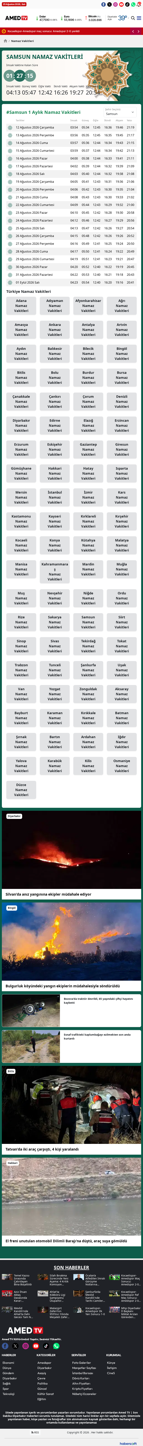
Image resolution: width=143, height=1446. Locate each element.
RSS (36, 1432)
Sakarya (55, 622)
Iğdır (122, 742)
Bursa (122, 377)
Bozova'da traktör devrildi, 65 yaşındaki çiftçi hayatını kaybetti (98, 1000)
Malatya (122, 545)
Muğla (122, 569)
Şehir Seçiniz (112, 109)
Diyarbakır (21, 425)
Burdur (88, 377)
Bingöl (122, 353)
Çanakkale (21, 401)
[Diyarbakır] (71, 850)
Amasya (21, 329)
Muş (21, 598)
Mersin (21, 497)
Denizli (122, 401)
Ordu (122, 598)
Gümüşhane (21, 473)
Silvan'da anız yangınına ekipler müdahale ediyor (48, 894)
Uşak (122, 670)
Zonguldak (88, 694)
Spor (6, 1388)
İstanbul (55, 497)
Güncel (42, 1388)
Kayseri (55, 521)
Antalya (88, 329)
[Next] (138, 31)
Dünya (7, 1368)
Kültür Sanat (45, 1394)
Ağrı (122, 305)
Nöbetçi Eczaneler (84, 1394)
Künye (111, 1362)
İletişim (112, 1368)
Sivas (55, 646)
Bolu (55, 377)
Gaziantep (88, 449)
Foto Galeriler (81, 1362)
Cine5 (111, 1373)
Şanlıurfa (88, 670)
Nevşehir (54, 598)
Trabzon (21, 670)
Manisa (21, 569)
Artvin (122, 329)
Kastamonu (21, 521)
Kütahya (88, 545)
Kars (122, 497)
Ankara (55, 329)
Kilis (88, 766)
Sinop (21, 646)
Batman (122, 718)
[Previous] (133, 31)
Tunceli (55, 670)
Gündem (8, 1373)
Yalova (21, 766)
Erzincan (122, 425)
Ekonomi (8, 1362)
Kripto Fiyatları (82, 1388)
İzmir (88, 497)
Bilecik (88, 353)
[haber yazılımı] (128, 1443)
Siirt (122, 622)
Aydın (21, 353)
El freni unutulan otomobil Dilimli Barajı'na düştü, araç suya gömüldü (66, 1241)
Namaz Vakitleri (21, 41)
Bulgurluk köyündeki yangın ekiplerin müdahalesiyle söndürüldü (63, 986)
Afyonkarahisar (88, 305)
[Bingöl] (71, 941)
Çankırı (55, 401)
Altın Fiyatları (81, 1383)
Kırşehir (122, 521)
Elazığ (88, 425)
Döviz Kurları (80, 1378)
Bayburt (21, 718)
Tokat (122, 646)
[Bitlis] (71, 1104)
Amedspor (44, 1362)
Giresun (122, 449)
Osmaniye (121, 766)
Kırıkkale (88, 718)
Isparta (122, 473)
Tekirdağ (88, 646)
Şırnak (21, 742)
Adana (21, 305)
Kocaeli (21, 545)
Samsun (88, 622)
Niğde (88, 598)
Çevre (41, 1378)
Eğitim (41, 1399)
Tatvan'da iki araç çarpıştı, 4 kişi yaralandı (42, 1149)
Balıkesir (55, 353)
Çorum (88, 401)
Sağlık (7, 1383)
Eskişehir (54, 449)
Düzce (21, 790)
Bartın (55, 742)
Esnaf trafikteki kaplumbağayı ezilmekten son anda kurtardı (97, 1036)
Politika (42, 1383)
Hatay (88, 473)
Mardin (88, 569)
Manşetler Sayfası (84, 1368)
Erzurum (21, 449)
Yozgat (55, 694)
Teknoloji (9, 1394)
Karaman (55, 718)
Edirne (55, 425)
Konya (55, 545)
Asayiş (41, 1373)
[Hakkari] (71, 1196)
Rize (21, 622)
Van (21, 694)
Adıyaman (54, 305)
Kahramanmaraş (55, 571)
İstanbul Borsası (82, 1373)
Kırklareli (88, 521)
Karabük (55, 766)
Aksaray (122, 694)
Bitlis (21, 377)
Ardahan (88, 742)
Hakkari (55, 473)
